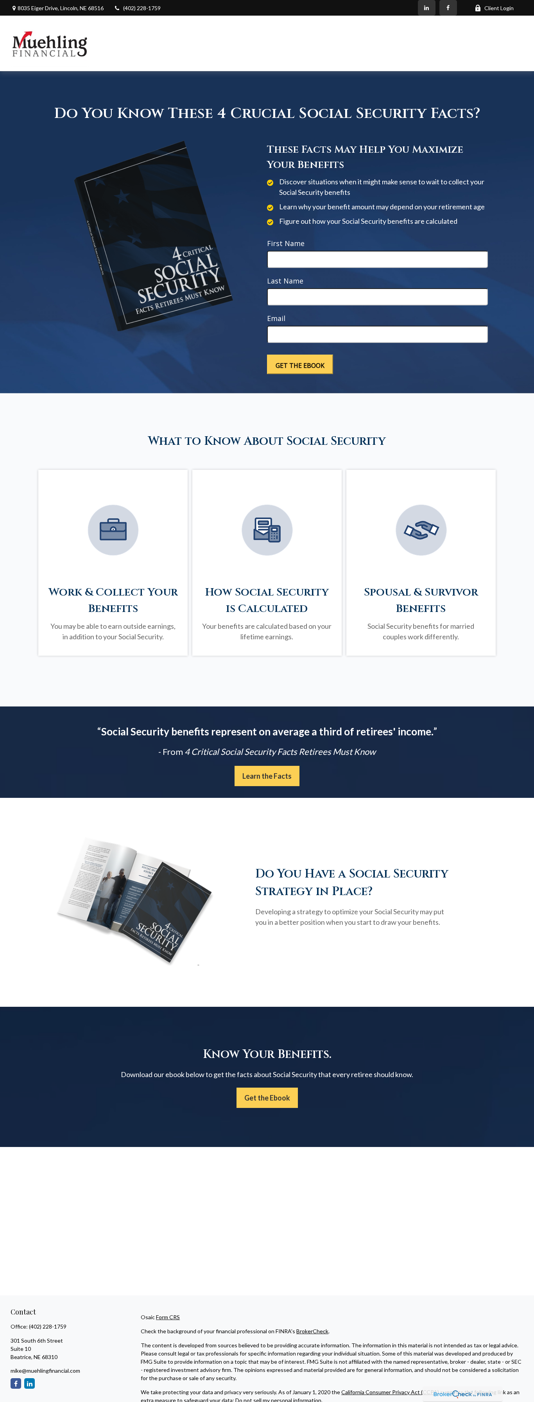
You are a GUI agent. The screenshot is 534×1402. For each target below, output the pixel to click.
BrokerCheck (312, 1331)
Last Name (285, 280)
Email (276, 318)
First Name (286, 243)
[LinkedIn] (426, 8)
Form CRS (168, 1317)
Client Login (499, 8)
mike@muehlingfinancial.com (45, 1370)
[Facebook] (448, 8)
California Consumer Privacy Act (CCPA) (390, 1392)
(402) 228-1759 (142, 8)
